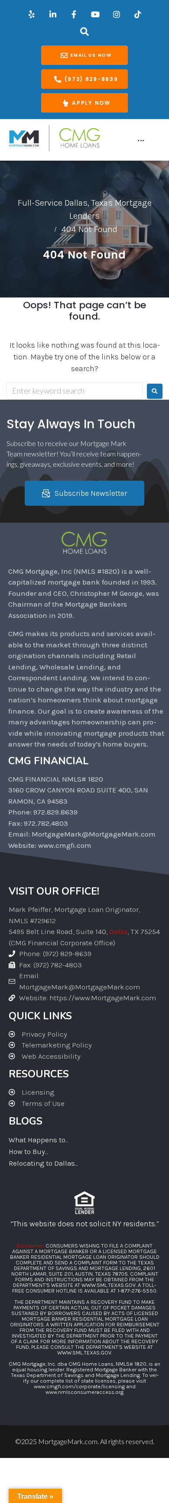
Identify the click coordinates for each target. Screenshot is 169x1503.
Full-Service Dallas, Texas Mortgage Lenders (85, 209)
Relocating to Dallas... (43, 1163)
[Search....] (85, 31)
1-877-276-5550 (136, 1290)
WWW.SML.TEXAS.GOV (108, 1285)
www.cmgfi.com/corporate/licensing (79, 1386)
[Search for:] (74, 391)
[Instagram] (116, 14)
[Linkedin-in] (53, 14)
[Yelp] (31, 14)
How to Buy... (28, 1151)
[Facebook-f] (74, 14)
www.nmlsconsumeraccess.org (85, 1392)
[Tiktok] (138, 14)
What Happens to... (38, 1139)
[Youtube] (95, 14)
